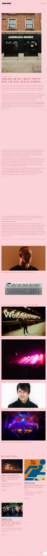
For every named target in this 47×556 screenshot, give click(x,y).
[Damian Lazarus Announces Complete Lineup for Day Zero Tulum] (23, 425)
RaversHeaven (10, 552)
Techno (9, 76)
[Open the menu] (43, 3)
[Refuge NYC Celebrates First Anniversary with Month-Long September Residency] (23, 359)
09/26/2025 (4, 76)
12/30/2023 (4, 475)
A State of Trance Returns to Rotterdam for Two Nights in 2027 (16, 337)
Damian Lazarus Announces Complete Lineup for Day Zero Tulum (16, 442)
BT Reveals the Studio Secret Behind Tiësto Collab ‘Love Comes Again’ (17, 409)
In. (41, 552)
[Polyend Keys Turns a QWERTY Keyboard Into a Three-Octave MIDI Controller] (23, 288)
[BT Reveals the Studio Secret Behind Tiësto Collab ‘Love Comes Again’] (23, 395)
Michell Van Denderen (29, 483)
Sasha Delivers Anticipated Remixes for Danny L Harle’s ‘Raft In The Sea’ (18, 272)
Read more (3, 490)
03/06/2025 (27, 482)
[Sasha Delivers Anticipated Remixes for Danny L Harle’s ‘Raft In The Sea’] (23, 258)
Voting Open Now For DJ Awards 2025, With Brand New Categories (11, 524)
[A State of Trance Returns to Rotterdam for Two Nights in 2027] (23, 321)
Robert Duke (15, 475)
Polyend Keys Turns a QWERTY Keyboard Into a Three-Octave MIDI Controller (19, 305)
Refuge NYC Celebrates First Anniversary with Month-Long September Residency (20, 381)
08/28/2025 (4, 519)
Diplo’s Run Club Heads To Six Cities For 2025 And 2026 (34, 487)
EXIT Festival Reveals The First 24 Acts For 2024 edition (11, 479)
